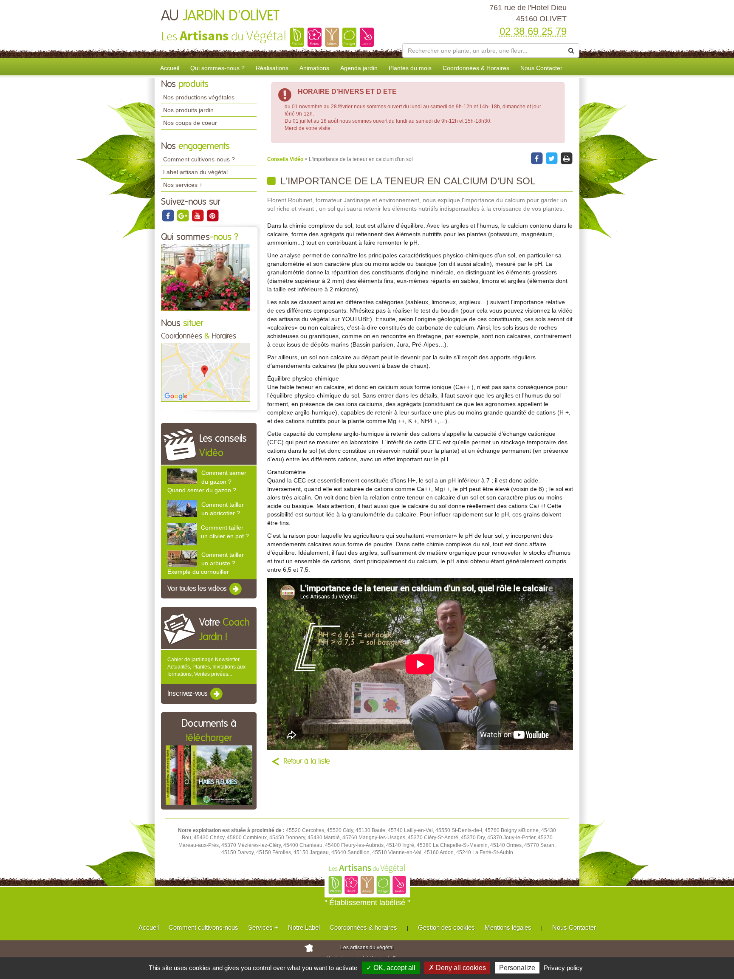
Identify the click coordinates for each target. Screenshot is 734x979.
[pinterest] (212, 215)
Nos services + (183, 184)
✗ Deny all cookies (457, 967)
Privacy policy (563, 967)
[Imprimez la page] (566, 158)
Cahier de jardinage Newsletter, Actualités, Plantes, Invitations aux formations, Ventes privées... (206, 667)
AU (220, 16)
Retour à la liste (306, 761)
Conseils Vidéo (286, 159)
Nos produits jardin (188, 110)
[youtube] (198, 215)
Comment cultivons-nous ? (199, 159)
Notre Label (304, 927)
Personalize (517, 967)
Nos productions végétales (198, 97)
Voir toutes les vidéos (198, 588)
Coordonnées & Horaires (476, 68)
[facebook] (168, 215)
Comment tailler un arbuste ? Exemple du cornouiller (205, 563)
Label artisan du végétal (195, 172)
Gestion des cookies (446, 927)
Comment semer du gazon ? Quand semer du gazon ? (206, 481)
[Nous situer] (205, 372)
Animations (314, 68)
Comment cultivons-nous (203, 927)
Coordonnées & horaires (363, 927)
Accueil (169, 68)
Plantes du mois (410, 68)
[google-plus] (183, 215)
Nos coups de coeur (190, 122)
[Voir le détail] (182, 476)
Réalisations (272, 68)
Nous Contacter (541, 68)
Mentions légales (508, 927)
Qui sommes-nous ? (217, 68)
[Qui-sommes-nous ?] (205, 277)
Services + (263, 927)
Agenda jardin (359, 68)
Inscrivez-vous (188, 693)
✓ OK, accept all (390, 967)
